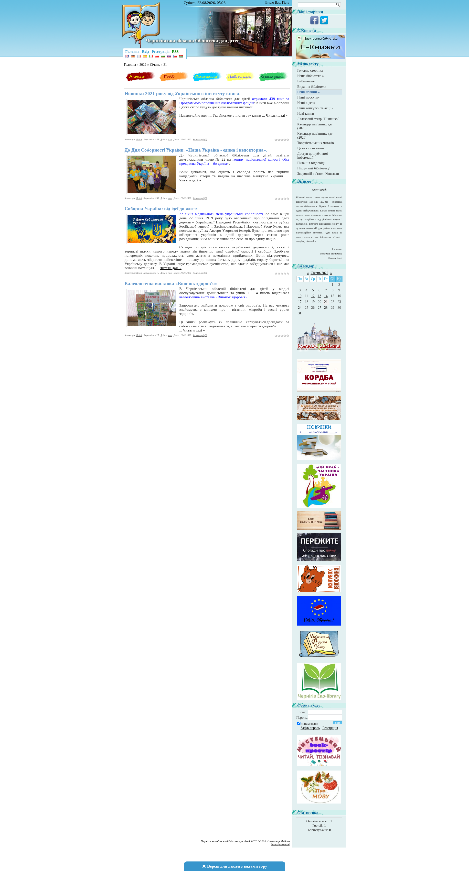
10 (299, 296)
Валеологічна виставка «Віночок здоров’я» (171, 283)
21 (326, 302)
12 (313, 296)
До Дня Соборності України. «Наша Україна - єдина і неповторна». (196, 150)
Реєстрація (330, 728)
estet (170, 139)
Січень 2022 (319, 273)
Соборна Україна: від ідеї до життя (162, 208)
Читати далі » (277, 115)
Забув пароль (310, 728)
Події (139, 139)
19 (313, 302)
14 (326, 296)
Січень (155, 64)
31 (299, 313)
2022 (142, 64)
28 (326, 307)
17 (299, 302)
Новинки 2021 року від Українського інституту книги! (183, 93)
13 (319, 296)
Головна (130, 64)
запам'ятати (309, 724)
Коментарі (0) (200, 139)
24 (299, 307)
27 (319, 307)
